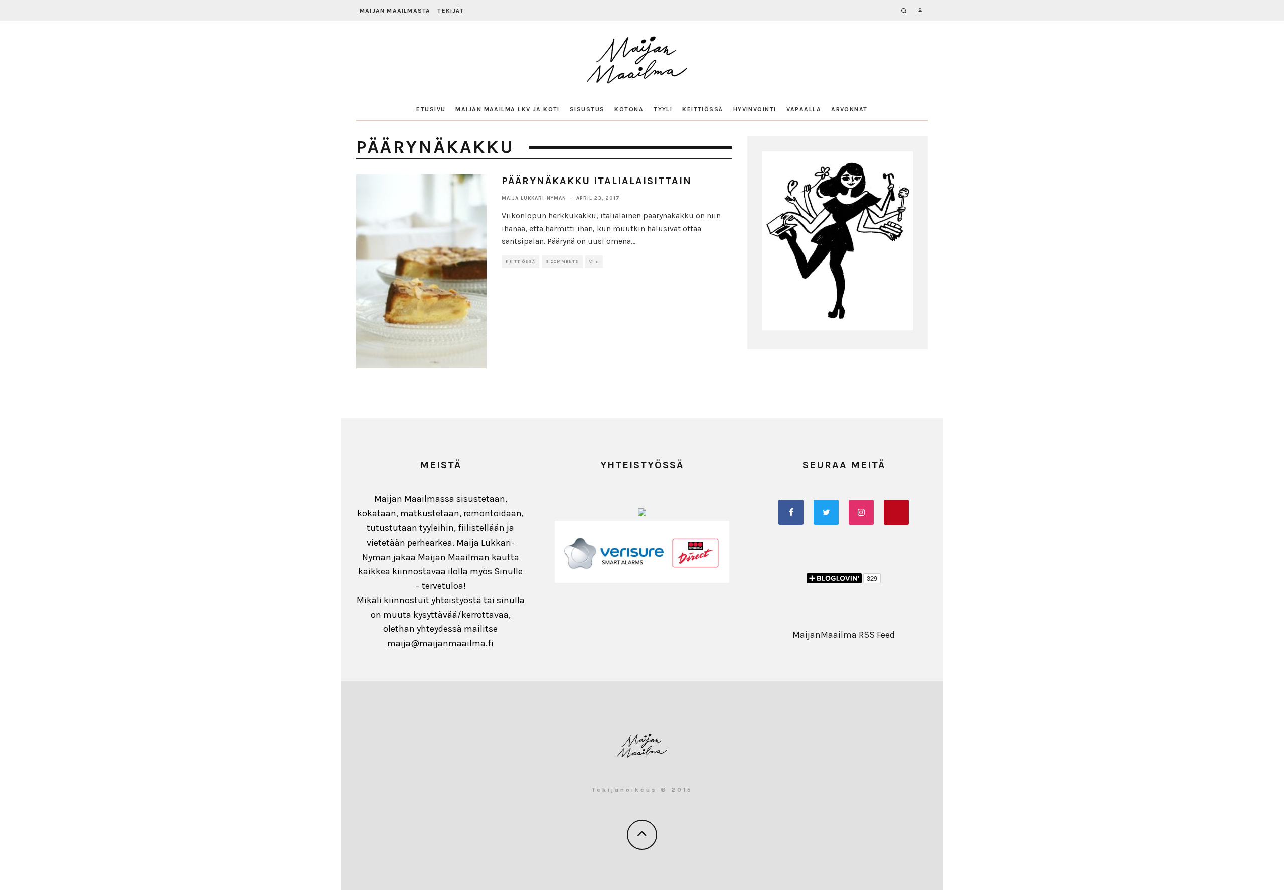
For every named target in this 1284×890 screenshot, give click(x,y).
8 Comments (562, 261)
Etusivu (430, 109)
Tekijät (450, 10)
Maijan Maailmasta (395, 10)
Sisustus (587, 109)
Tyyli (663, 109)
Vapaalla (804, 109)
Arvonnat (849, 109)
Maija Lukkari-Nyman (534, 198)
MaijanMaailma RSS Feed (843, 634)
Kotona (629, 109)
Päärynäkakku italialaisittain (597, 181)
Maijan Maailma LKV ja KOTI (507, 109)
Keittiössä (702, 109)
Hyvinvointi (754, 109)
